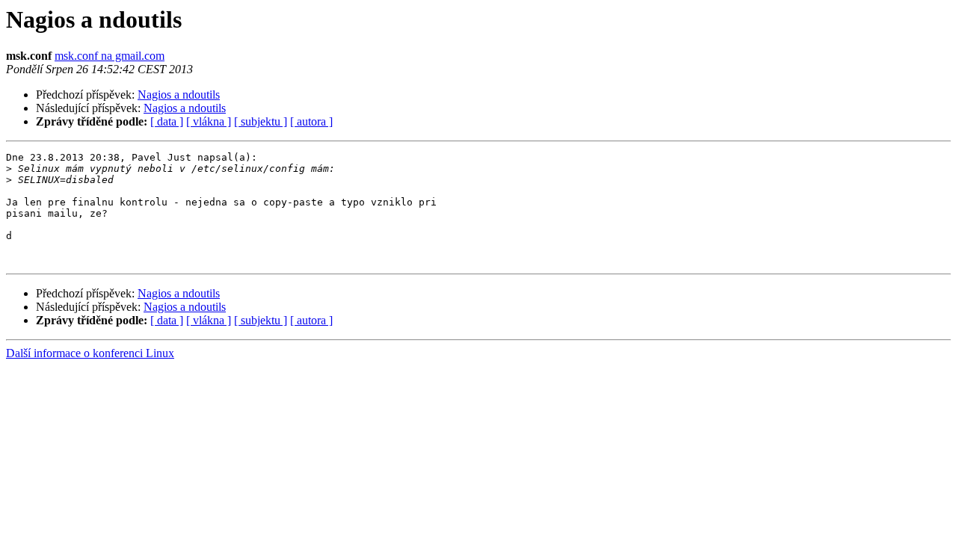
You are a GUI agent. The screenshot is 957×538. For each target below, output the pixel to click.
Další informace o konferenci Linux (90, 353)
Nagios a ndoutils (179, 94)
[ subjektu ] (260, 121)
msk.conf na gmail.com (109, 55)
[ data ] (166, 121)
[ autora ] (311, 121)
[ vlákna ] (208, 121)
